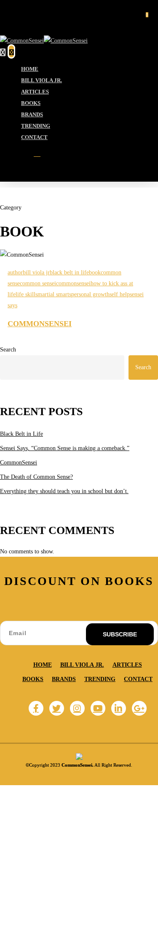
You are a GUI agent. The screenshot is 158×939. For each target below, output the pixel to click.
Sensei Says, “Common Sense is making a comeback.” (64, 448)
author (15, 272)
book (95, 272)
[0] (11, 51)
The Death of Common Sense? (36, 477)
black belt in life (69, 272)
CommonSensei (40, 323)
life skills (26, 294)
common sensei (38, 283)
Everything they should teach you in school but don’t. (64, 491)
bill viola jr (36, 272)
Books (32, 679)
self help (120, 294)
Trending (99, 679)
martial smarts (54, 294)
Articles (127, 665)
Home (42, 665)
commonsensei (73, 283)
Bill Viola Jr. (82, 665)
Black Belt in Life (21, 434)
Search (8, 349)
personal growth (90, 294)
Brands (64, 679)
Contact (138, 679)
